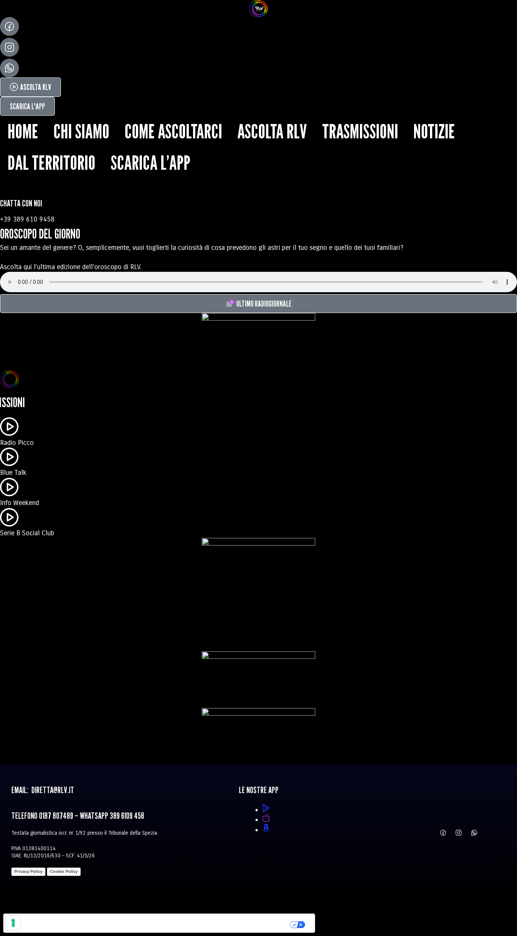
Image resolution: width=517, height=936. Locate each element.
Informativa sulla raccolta (46, 923)
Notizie (434, 131)
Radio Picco (17, 443)
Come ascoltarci (173, 131)
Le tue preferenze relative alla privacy (191, 923)
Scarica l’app (150, 162)
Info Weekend (19, 503)
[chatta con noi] (9, 188)
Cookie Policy (64, 871)
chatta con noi (21, 203)
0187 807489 (56, 815)
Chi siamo (81, 131)
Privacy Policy (28, 871)
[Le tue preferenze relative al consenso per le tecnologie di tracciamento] (13, 923)
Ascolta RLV (272, 131)
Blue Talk (13, 472)
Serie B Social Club (27, 533)
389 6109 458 (127, 815)
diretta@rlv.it (52, 789)
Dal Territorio (51, 162)
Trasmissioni (360, 131)
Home (23, 131)
